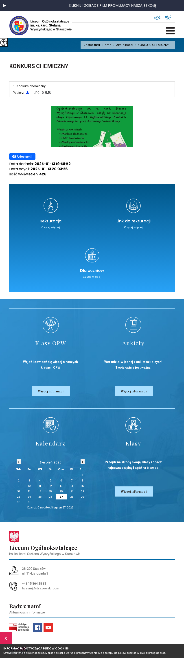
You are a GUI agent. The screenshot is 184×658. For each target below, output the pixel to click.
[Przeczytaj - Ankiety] (133, 324)
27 (61, 497)
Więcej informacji (51, 391)
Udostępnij (24, 156)
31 (29, 502)
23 (18, 497)
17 (29, 491)
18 (40, 491)
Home (107, 44)
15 (82, 486)
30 (18, 502)
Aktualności (123, 45)
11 (40, 486)
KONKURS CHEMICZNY (38, 66)
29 (82, 497)
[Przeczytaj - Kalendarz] (50, 425)
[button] (4, 5)
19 (50, 491)
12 (50, 486)
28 (72, 497)
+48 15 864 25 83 (170, 17)
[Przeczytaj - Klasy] (133, 425)
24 (29, 497)
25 (40, 497)
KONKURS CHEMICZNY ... (153, 45)
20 (61, 491)
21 (72, 491)
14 (71, 486)
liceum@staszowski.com (159, 17)
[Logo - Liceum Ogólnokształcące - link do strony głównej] (23, 26)
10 (29, 486)
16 (18, 491)
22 (82, 491)
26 (50, 497)
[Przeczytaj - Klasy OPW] (50, 324)
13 (61, 486)
